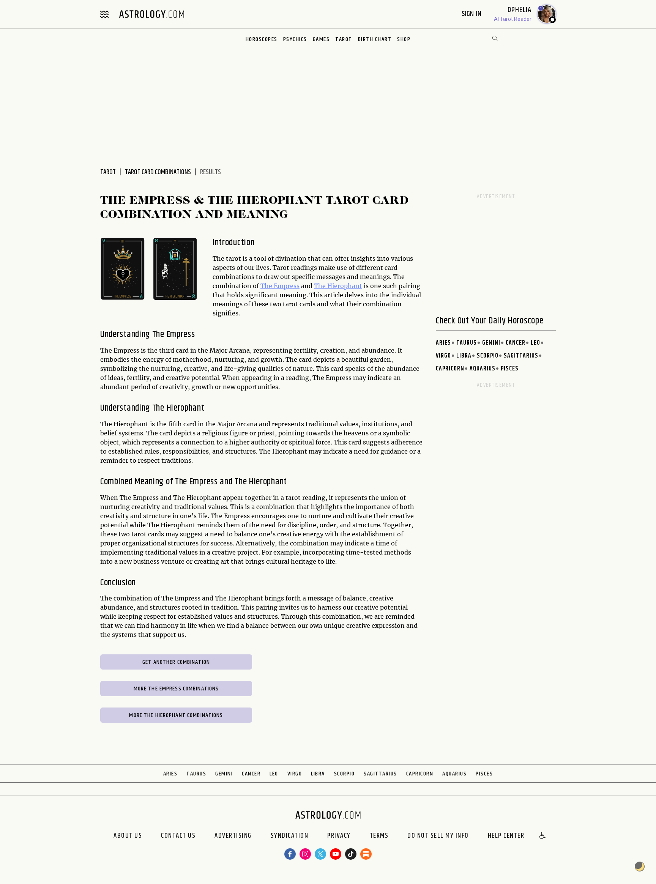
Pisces (510, 368)
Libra (464, 356)
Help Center (506, 836)
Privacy (339, 836)
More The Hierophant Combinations (176, 715)
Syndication (290, 836)
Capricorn (450, 368)
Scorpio (487, 356)
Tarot (343, 39)
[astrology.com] (151, 14)
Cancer (515, 343)
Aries (443, 343)
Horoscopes (262, 39)
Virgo (443, 356)
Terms (379, 836)
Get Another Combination (176, 662)
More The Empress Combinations (176, 688)
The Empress (280, 286)
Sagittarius (521, 356)
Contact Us (178, 836)
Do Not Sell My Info (438, 836)
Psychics (295, 39)
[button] (542, 836)
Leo (535, 343)
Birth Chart (375, 39)
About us (128, 836)
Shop (403, 39)
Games (321, 39)
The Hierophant (338, 286)
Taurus (466, 343)
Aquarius (482, 368)
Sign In (472, 13)
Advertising (233, 836)
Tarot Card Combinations (158, 172)
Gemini (491, 343)
